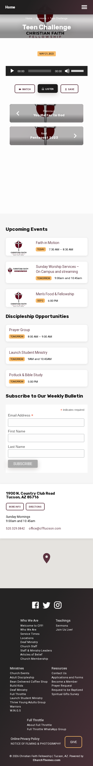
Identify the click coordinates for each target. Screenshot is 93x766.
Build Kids (16, 685)
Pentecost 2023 (44, 137)
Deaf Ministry (29, 642)
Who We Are (29, 620)
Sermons (41, 18)
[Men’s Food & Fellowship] (19, 298)
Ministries (17, 668)
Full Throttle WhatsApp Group (46, 729)
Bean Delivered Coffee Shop (29, 681)
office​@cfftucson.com (45, 528)
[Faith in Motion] (19, 247)
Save (71, 89)
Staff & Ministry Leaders (36, 650)
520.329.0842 (15, 528)
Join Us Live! (64, 629)
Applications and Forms (67, 677)
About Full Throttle (39, 725)
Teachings (63, 620)
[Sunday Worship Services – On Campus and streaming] (19, 271)
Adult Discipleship (22, 677)
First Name (16, 431)
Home (10, 7)
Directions (35, 507)
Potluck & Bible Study (26, 375)
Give (73, 742)
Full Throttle (18, 694)
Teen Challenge (58, 18)
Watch (26, 89)
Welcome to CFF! (31, 625)
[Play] (12, 70)
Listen (49, 89)
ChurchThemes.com (46, 760)
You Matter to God (48, 115)
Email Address (20, 415)
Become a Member (64, 681)
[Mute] (67, 70)
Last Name (16, 447)
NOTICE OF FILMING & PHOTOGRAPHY (36, 743)
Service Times (29, 634)
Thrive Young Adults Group (28, 702)
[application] (47, 71)
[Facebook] (35, 605)
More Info (15, 507)
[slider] (78, 70)
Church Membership (34, 658)
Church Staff (28, 646)
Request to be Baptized (67, 690)
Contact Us (59, 673)
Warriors (15, 706)
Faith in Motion (47, 243)
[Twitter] (46, 605)
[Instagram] (57, 605)
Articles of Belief (31, 654)
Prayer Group (19, 330)
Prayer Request (62, 685)
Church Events (19, 673)
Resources (59, 668)
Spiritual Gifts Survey (65, 694)
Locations (26, 638)
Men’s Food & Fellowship (55, 294)
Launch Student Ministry (28, 352)
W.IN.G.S (15, 710)
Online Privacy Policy (25, 739)
